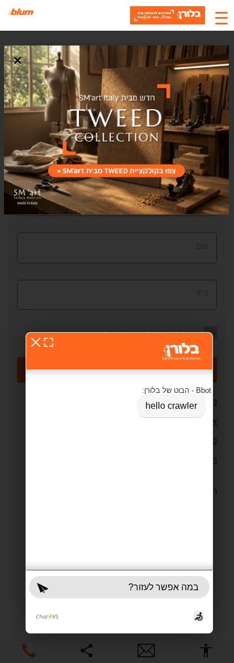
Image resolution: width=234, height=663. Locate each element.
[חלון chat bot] (119, 482)
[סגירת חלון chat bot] (35, 342)
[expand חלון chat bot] (49, 342)
